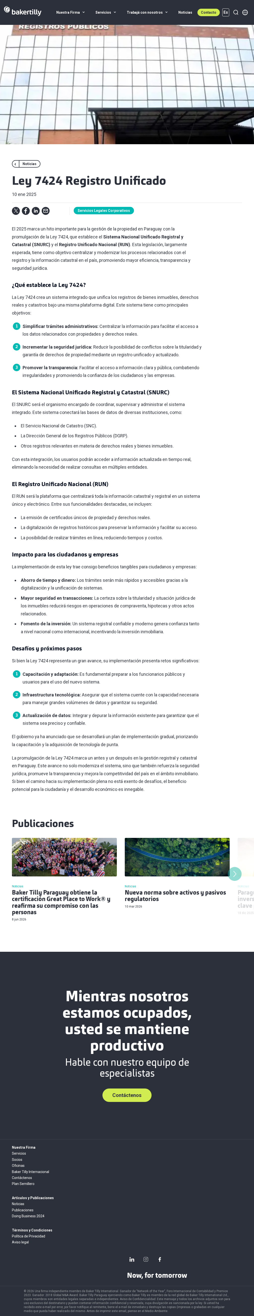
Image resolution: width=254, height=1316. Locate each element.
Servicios (19, 1153)
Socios (17, 1160)
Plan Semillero (23, 1184)
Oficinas (18, 1166)
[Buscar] (236, 12)
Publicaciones (22, 1210)
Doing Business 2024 (28, 1216)
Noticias (18, 1204)
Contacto (208, 12)
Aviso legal (20, 1242)
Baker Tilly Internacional (30, 1172)
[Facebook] (160, 1259)
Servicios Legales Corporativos (104, 211)
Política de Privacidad (28, 1236)
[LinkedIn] (132, 1259)
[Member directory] (245, 12)
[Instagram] (146, 1259)
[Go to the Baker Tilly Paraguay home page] (22, 12)
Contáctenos (127, 1095)
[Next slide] (235, 874)
